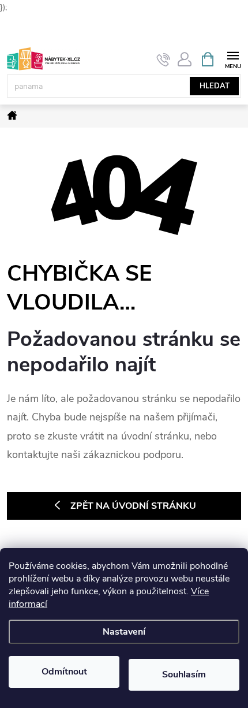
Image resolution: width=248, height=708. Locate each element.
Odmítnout (64, 671)
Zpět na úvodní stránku (133, 506)
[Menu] (232, 58)
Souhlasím (184, 674)
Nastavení (124, 631)
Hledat (215, 86)
